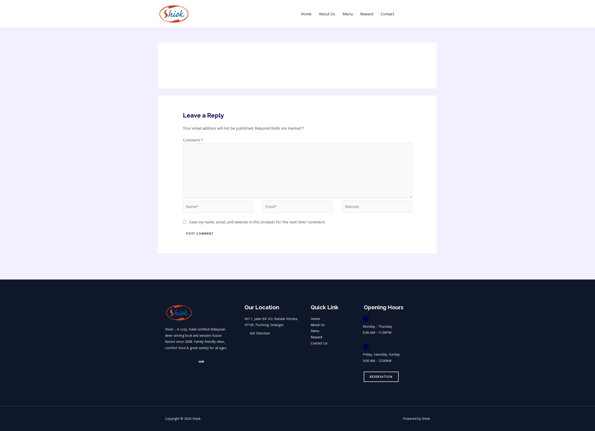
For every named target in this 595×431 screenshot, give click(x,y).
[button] (420, 14)
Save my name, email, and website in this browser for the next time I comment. (257, 222)
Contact (387, 14)
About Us (327, 14)
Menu (348, 14)
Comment (193, 140)
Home (306, 14)
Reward (366, 14)
